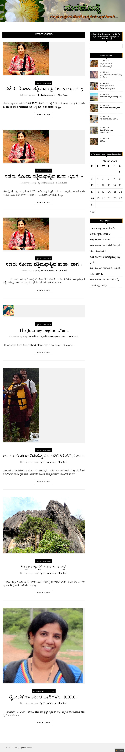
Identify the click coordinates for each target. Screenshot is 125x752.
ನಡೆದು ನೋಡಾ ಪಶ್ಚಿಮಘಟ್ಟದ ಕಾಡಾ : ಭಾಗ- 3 (44, 88)
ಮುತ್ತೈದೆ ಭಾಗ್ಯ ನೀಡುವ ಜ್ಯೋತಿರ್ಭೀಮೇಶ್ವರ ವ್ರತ (107, 87)
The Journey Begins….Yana (43, 330)
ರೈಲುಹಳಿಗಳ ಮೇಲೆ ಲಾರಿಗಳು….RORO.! (44, 697)
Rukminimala (48, 94)
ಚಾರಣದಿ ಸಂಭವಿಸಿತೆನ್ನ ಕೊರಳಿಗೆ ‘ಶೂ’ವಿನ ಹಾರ (44, 456)
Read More (43, 114)
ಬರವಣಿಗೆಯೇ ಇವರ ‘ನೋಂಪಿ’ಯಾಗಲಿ (106, 131)
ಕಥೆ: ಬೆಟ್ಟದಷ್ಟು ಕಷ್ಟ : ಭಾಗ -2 (109, 119)
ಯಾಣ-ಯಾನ (47, 83)
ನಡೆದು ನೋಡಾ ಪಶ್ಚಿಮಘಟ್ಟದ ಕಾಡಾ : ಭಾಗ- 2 (44, 176)
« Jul (92, 211)
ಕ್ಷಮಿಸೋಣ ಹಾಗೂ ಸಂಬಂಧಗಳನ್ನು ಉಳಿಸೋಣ (111, 75)
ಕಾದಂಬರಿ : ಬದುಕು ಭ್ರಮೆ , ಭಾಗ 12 (110, 109)
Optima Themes (26, 748)
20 (109, 191)
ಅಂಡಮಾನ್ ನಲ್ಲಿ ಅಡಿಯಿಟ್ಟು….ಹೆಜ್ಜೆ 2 (111, 98)
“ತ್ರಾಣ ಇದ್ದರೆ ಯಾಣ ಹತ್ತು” (44, 567)
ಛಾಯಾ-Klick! (38, 691)
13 (109, 185)
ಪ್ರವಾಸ (39, 83)
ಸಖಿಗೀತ (102, 141)
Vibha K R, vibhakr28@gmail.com (48, 336)
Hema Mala (48, 462)
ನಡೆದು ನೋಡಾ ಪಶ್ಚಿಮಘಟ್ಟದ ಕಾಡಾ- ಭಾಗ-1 (43, 264)
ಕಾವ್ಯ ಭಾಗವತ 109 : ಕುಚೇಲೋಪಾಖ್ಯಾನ (106, 64)
